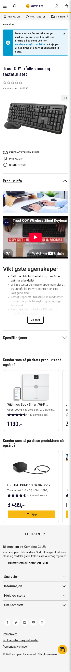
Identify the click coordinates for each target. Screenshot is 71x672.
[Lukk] (64, 34)
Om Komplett (13, 605)
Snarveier (11, 577)
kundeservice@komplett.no (30, 44)
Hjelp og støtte (14, 595)
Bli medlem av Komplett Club (28, 563)
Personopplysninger (15, 646)
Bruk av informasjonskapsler (20, 640)
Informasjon (13, 586)
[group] (35, 118)
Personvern (10, 634)
